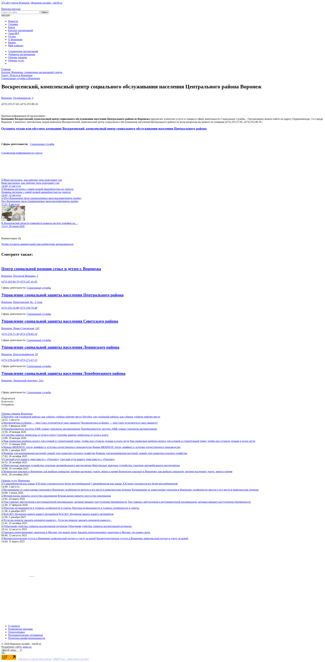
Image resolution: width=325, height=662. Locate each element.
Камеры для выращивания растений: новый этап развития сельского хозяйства (141, 453)
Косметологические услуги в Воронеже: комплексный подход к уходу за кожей (142, 538)
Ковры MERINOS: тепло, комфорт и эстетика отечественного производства (136, 447)
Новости (13, 21)
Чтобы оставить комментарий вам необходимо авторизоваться (37, 244)
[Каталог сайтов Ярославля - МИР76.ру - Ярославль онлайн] (53, 659)
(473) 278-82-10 (28, 334)
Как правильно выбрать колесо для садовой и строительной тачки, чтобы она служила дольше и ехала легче (192, 441)
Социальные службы (42, 144)
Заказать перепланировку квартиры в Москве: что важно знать (114, 532)
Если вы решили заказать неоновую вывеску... (85, 520)
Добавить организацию (21, 54)
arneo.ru (27, 646)
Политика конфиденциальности (26, 638)
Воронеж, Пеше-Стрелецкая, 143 (20, 328)
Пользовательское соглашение (25, 635)
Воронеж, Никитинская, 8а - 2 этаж (21, 302)
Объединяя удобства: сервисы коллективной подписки (100, 526)
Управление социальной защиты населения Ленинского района (60, 347)
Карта (11, 27)
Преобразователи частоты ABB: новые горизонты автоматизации (119, 428)
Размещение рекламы (20, 629)
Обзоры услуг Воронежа (15, 480)
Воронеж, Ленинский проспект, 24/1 (22, 380)
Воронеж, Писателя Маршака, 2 (19, 275)
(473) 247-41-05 (28, 281)
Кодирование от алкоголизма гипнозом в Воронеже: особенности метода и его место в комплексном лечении (195, 489)
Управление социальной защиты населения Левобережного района (63, 373)
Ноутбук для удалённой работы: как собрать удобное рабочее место (121, 416)
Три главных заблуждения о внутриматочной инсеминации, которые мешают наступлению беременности (189, 501)
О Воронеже (15, 39)
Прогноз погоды (10, 8)
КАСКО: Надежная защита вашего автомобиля (86, 514)
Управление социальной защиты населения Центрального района (62, 295)
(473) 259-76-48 (28, 307)
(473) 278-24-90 (10, 360)
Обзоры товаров (17, 57)
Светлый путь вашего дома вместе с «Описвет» (87, 459)
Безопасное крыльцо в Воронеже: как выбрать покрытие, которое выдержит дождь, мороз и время (175, 471)
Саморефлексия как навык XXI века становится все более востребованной (134, 483)
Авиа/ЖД (13, 33)
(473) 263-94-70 (10, 281)
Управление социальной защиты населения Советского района (59, 321)
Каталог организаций (20, 30)
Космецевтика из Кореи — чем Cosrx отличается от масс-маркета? (119, 422)
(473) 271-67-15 (28, 360)
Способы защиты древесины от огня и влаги (82, 435)
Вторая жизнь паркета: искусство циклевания (84, 495)
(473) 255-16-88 (10, 307)
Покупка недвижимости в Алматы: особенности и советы (105, 508)
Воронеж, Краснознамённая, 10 (19, 354)
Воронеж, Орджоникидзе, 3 (17, 98)
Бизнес (12, 42)
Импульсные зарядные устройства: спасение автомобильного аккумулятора (136, 465)
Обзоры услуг (16, 60)
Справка (13, 24)
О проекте (14, 625)
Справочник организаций (23, 51)
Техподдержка (16, 632)
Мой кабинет (15, 45)
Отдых (12, 36)
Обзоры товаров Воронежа (16, 413)
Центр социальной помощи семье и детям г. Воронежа (51, 269)
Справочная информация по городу (22, 152)
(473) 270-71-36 (10, 334)
